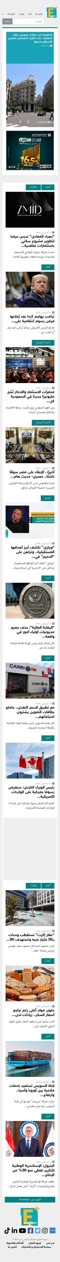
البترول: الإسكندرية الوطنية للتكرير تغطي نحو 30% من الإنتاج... (33, 1170)
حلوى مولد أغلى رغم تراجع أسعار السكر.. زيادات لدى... (33, 1012)
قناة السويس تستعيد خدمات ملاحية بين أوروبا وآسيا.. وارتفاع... (31, 1091)
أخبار (30, 14)
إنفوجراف (11, 14)
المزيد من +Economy (30, 1199)
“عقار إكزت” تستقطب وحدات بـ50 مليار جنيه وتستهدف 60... (30, 937)
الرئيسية (39, 14)
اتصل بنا (12, 1247)
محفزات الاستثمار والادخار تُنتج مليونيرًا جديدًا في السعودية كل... (30, 397)
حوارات (21, 14)
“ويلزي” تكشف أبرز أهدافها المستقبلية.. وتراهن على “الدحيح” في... (32, 552)
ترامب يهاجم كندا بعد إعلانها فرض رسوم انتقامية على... (32, 319)
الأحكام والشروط (15, 1243)
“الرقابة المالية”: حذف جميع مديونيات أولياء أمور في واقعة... (32, 632)
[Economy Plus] (52, 13)
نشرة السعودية (43, 342)
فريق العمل (35, 1243)
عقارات (33, 187)
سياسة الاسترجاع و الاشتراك (36, 1247)
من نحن (50, 1243)
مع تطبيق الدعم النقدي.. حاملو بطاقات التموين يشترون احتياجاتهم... (30, 712)
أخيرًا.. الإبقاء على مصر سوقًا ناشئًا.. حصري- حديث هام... (32, 474)
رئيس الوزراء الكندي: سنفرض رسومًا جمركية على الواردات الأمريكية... (31, 792)
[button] (28, 122)
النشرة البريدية (43, 422)
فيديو (47, 498)
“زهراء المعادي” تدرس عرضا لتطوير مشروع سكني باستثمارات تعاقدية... (32, 241)
